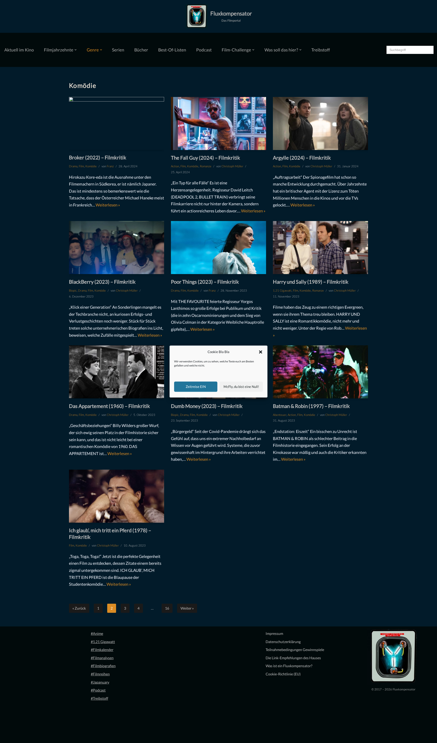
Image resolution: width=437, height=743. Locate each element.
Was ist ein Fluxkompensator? (289, 666)
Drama (73, 166)
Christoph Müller (232, 166)
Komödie (91, 166)
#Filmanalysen (102, 658)
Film (81, 166)
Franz (110, 166)
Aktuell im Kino (19, 49)
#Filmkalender (102, 649)
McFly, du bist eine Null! (241, 386)
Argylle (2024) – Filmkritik (302, 158)
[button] (260, 352)
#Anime (97, 633)
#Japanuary (100, 682)
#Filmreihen (100, 674)
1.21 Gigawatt (282, 290)
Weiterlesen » (108, 204)
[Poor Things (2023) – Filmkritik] (218, 247)
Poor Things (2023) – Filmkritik (205, 282)
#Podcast (98, 690)
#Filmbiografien (103, 666)
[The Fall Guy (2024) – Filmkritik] (218, 123)
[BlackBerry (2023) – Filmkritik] (116, 247)
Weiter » (187, 608)
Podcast (204, 49)
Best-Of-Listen (172, 49)
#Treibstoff (99, 698)
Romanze (205, 166)
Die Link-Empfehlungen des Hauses (293, 658)
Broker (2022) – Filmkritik (97, 157)
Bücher (141, 49)
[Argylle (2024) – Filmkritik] (320, 123)
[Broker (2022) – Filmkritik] (116, 123)
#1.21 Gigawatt (103, 641)
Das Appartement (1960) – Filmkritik (109, 406)
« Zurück (79, 608)
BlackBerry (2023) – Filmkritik (102, 282)
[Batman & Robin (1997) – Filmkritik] (320, 371)
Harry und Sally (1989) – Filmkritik (310, 282)
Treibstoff (320, 49)
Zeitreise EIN (196, 386)
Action (175, 166)
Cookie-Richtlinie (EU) (283, 674)
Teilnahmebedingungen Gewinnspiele (295, 649)
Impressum (274, 633)
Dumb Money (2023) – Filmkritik (207, 406)
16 (167, 608)
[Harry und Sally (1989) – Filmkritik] (320, 247)
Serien (118, 49)
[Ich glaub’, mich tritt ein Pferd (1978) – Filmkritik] (116, 496)
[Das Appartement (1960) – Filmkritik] (116, 371)
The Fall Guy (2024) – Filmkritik (205, 158)
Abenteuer (279, 415)
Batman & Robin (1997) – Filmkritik (311, 406)
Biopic (73, 290)
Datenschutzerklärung (283, 641)
